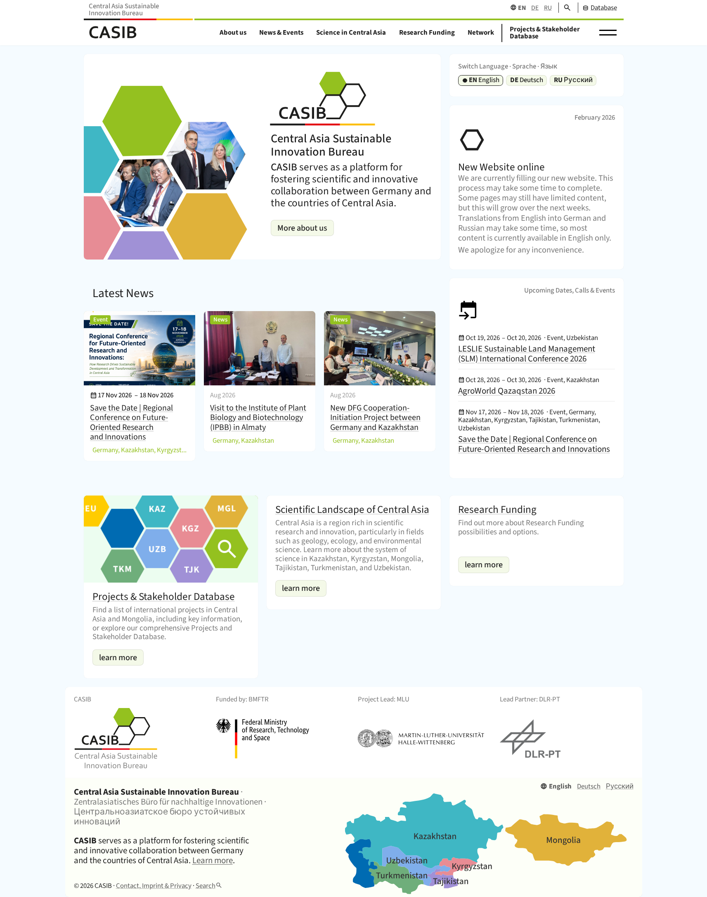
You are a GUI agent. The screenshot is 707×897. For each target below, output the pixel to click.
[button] (608, 33)
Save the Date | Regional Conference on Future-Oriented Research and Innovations (131, 422)
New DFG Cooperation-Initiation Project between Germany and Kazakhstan (375, 417)
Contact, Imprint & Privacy (154, 886)
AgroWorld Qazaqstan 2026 (506, 391)
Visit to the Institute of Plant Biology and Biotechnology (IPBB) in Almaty (258, 417)
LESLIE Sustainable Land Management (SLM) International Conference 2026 (526, 353)
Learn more (212, 860)
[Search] (564, 7)
